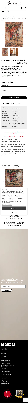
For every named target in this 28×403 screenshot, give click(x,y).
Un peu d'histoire (5, 355)
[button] (26, 8)
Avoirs (2, 370)
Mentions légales (5, 383)
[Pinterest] (13, 344)
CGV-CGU (3, 378)
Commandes (4, 367)
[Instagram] (6, 344)
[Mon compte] (22, 8)
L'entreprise (4, 352)
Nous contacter (5, 377)
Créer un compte (5, 363)
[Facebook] (2, 344)
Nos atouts (4, 353)
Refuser (14, 212)
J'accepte (14, 208)
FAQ (2, 380)
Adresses (3, 368)
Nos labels (3, 356)
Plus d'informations (7, 204)
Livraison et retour (5, 382)
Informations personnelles (7, 365)
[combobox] (16, 12)
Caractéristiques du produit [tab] (12, 103)
